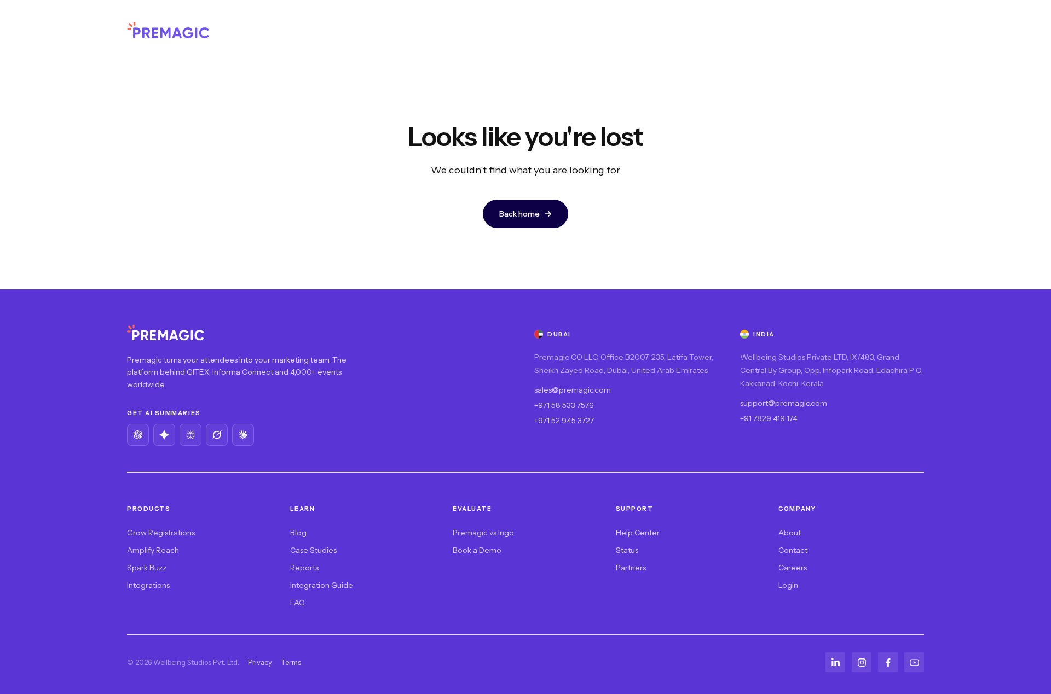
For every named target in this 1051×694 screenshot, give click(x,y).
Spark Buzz (146, 568)
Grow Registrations (161, 533)
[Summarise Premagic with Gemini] (164, 435)
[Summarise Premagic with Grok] (217, 435)
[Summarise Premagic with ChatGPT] (138, 435)
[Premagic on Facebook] (888, 662)
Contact (792, 550)
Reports (304, 568)
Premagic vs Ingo (483, 533)
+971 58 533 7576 (564, 405)
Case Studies (313, 550)
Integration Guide (321, 585)
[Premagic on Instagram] (861, 662)
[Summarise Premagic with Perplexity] (190, 435)
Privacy (260, 662)
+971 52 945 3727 (564, 420)
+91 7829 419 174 (769, 418)
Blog (298, 533)
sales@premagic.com (572, 390)
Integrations (148, 585)
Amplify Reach (153, 550)
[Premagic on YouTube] (914, 662)
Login (788, 585)
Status (627, 550)
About (789, 533)
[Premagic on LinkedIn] (835, 662)
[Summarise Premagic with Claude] (243, 435)
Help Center (638, 533)
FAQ (297, 603)
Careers (792, 568)
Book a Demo (477, 550)
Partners (631, 568)
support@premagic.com (783, 403)
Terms (291, 662)
